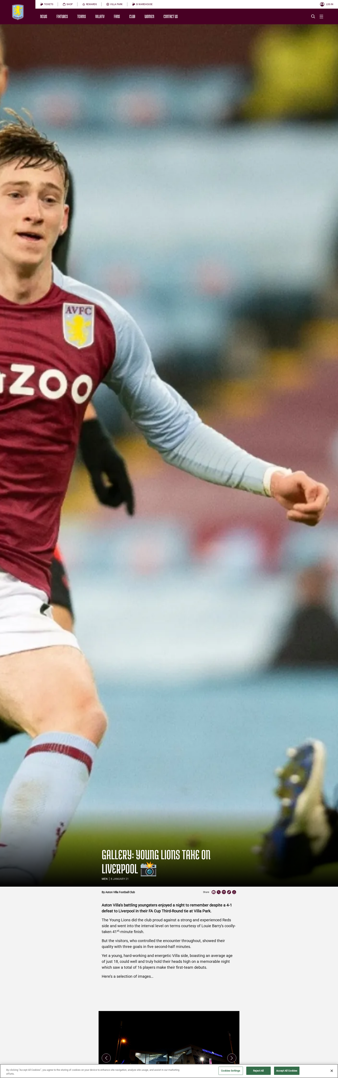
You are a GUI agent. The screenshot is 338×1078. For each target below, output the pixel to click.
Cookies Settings (230, 1070)
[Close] (331, 1070)
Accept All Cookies (286, 1070)
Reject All (258, 1070)
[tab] (46, 4)
